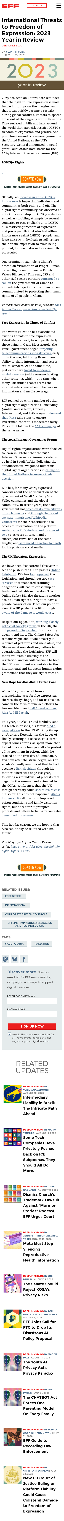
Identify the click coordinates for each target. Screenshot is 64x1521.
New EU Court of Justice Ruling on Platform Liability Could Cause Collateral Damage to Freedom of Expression (40, 1494)
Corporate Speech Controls (26, 914)
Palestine (42, 943)
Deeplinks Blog (33, 1086)
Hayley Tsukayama (45, 1314)
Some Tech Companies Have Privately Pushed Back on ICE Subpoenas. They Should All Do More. (39, 1154)
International (15, 905)
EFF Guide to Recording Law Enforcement (37, 1446)
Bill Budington (41, 1433)
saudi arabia (14, 943)
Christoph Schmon (36, 1470)
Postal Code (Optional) (20, 996)
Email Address (16, 1009)
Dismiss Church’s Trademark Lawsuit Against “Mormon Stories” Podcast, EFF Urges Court (41, 1205)
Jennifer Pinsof (34, 1235)
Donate (36, 5)
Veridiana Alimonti (36, 1090)
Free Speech (14, 896)
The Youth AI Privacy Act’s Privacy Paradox (38, 1367)
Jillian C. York (15, 52)
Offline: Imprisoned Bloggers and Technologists (30, 924)
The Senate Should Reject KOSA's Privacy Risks (40, 1289)
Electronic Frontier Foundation (11, 6)
